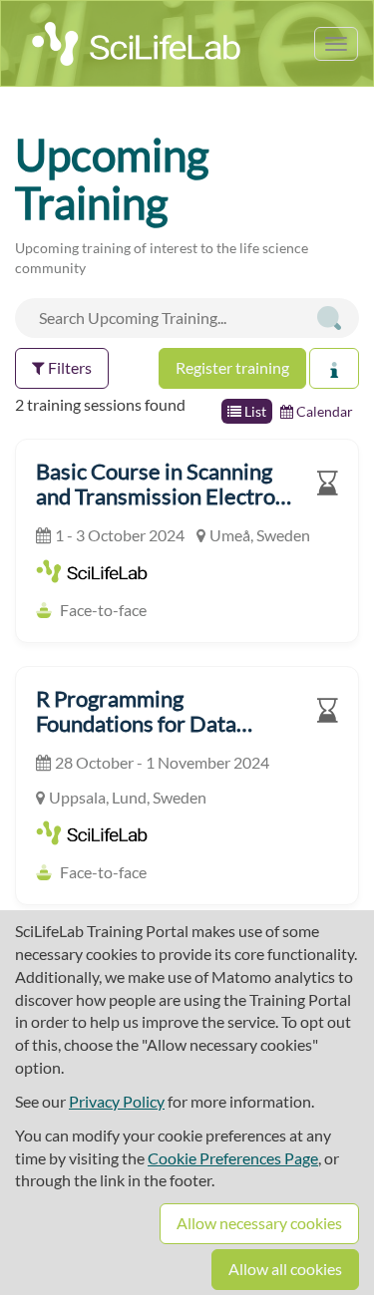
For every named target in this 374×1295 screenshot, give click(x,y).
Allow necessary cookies (259, 1222)
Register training (232, 367)
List (253, 411)
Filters (68, 367)
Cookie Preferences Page (233, 1157)
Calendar (323, 411)
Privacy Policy (117, 1101)
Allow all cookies (285, 1268)
